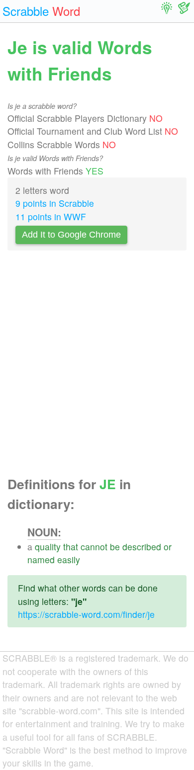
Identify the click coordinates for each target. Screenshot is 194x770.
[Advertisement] (97, 366)
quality (48, 546)
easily (68, 559)
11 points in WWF (50, 216)
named (41, 559)
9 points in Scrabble (54, 203)
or (168, 546)
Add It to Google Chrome (71, 235)
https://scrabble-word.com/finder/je (86, 614)
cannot (94, 546)
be (115, 546)
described (141, 546)
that (70, 546)
